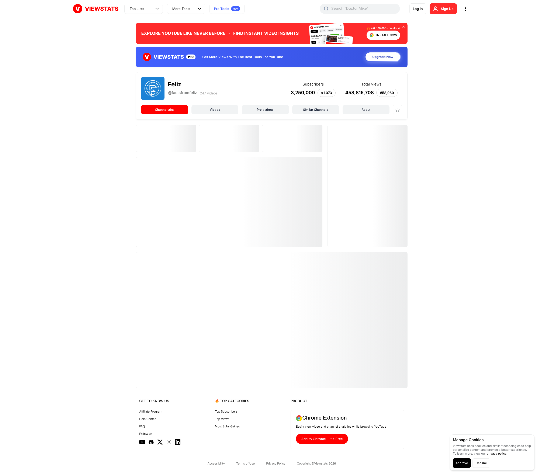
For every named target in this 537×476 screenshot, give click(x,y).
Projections (265, 109)
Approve (462, 463)
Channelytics (164, 109)
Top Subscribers (226, 411)
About (366, 109)
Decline (481, 463)
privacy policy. (497, 453)
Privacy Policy (275, 463)
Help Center (147, 419)
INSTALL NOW (386, 35)
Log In (418, 9)
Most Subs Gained (227, 426)
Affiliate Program (150, 411)
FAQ (142, 426)
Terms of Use (245, 463)
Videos (215, 109)
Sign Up (447, 9)
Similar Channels (315, 109)
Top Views (222, 419)
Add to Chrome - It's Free (322, 439)
